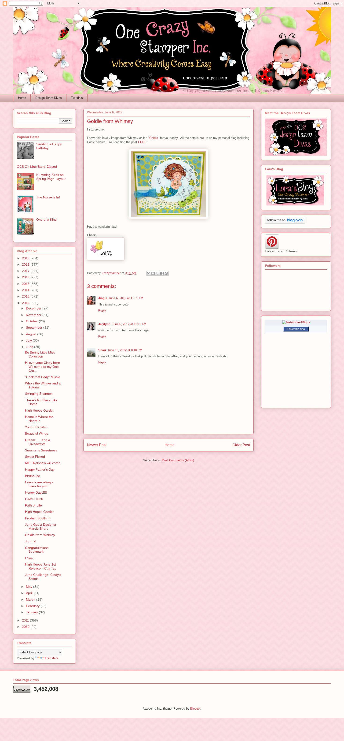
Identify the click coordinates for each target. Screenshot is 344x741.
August (31, 334)
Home (22, 98)
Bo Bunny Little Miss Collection (40, 354)
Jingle (102, 298)
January (32, 612)
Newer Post (96, 445)
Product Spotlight (37, 518)
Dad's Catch (34, 499)
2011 (26, 620)
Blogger (195, 708)
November (34, 315)
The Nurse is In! (48, 197)
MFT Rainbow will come (42, 463)
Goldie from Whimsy (40, 535)
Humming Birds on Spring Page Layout (51, 177)
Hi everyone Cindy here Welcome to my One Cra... (42, 366)
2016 (26, 277)
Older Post (241, 445)
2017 (26, 271)
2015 (26, 284)
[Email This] (148, 273)
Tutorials (77, 98)
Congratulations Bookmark (36, 550)
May (29, 586)
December (34, 308)
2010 (26, 627)
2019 (26, 258)
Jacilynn (104, 324)
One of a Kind (46, 219)
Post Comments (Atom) (178, 460)
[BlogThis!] (153, 273)
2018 (26, 264)
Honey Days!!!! (36, 492)
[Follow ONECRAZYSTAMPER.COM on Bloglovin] (285, 222)
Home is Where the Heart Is (39, 419)
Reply (102, 310)
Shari (102, 350)
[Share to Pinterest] (166, 273)
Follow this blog (296, 329)
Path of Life (33, 505)
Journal (30, 541)
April (29, 593)
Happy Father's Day (40, 469)
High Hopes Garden (40, 410)
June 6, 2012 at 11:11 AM (129, 324)
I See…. (31, 558)
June (30, 347)
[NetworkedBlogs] (296, 322)
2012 (26, 303)
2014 (26, 290)
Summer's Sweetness (41, 450)
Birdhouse (32, 476)
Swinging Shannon (39, 393)
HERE (142, 142)
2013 (26, 296)
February (33, 606)
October (32, 321)
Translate (52, 658)
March (31, 599)
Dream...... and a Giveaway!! (37, 442)
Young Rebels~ (36, 427)
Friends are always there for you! (39, 484)
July (29, 340)
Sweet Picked (35, 456)
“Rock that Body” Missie (42, 377)
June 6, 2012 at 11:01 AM (126, 298)
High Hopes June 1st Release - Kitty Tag (40, 566)
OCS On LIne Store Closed (37, 166)
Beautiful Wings (36, 433)
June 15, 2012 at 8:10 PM (124, 350)
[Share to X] (157, 273)
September (34, 327)
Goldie (153, 138)
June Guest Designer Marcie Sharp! (40, 526)
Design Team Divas (48, 98)
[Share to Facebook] (162, 273)
